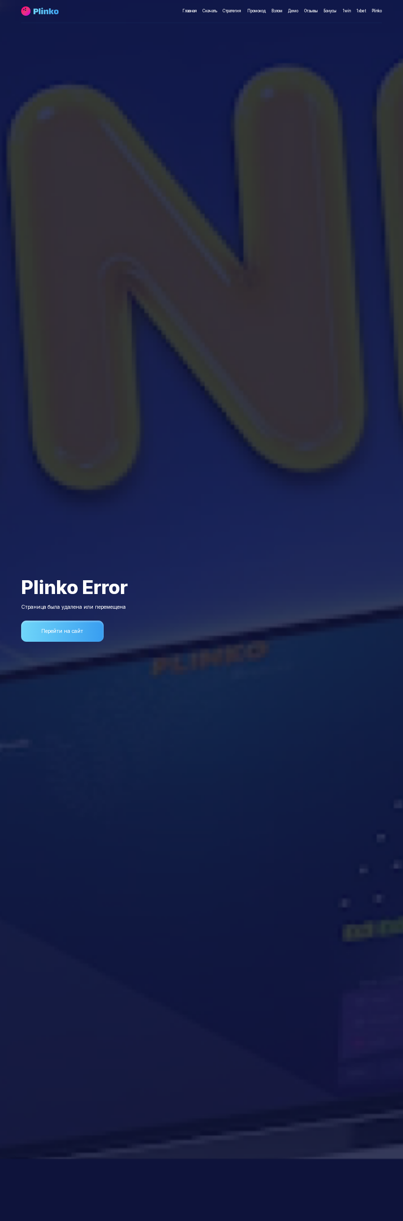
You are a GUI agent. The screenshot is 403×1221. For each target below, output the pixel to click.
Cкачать (209, 10)
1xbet (361, 10)
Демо (293, 10)
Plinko (377, 10)
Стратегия (232, 10)
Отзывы (311, 10)
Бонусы (330, 10)
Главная (189, 10)
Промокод (256, 10)
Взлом (277, 10)
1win (347, 10)
